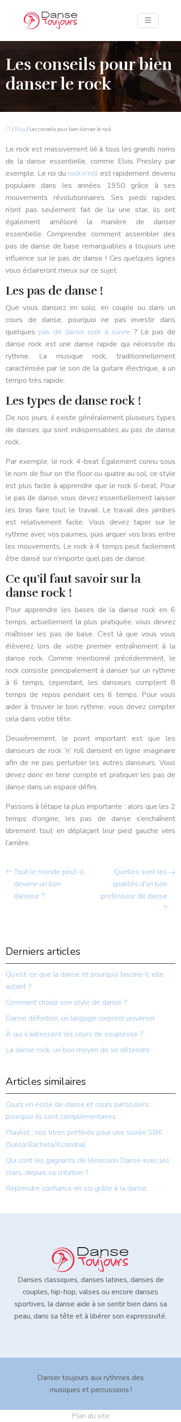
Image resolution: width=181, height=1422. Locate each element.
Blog (20, 129)
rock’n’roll (83, 173)
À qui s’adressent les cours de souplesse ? (74, 1034)
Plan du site (90, 1416)
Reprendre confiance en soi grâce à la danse (76, 1188)
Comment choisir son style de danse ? (66, 1002)
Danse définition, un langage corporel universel (80, 1018)
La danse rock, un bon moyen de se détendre (78, 1050)
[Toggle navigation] (148, 20)
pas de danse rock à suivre (84, 332)
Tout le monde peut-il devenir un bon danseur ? (49, 884)
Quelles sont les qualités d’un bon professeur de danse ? (134, 890)
